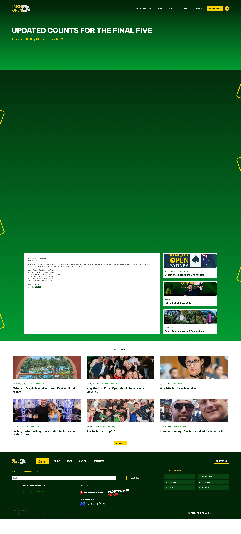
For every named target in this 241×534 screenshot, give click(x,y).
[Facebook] (29, 287)
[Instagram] (36, 287)
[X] (33, 287)
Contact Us (221, 461)
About (57, 461)
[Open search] (227, 8)
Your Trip (83, 461)
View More (120, 443)
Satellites (99, 461)
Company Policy (19, 510)
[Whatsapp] (39, 287)
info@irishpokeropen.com (34, 486)
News (69, 461)
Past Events (41, 461)
